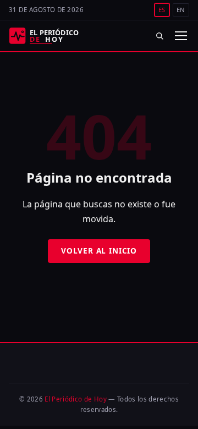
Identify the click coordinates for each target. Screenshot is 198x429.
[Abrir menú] (180, 36)
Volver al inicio (99, 250)
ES (162, 10)
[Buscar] (159, 35)
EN (181, 10)
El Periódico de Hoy (76, 399)
